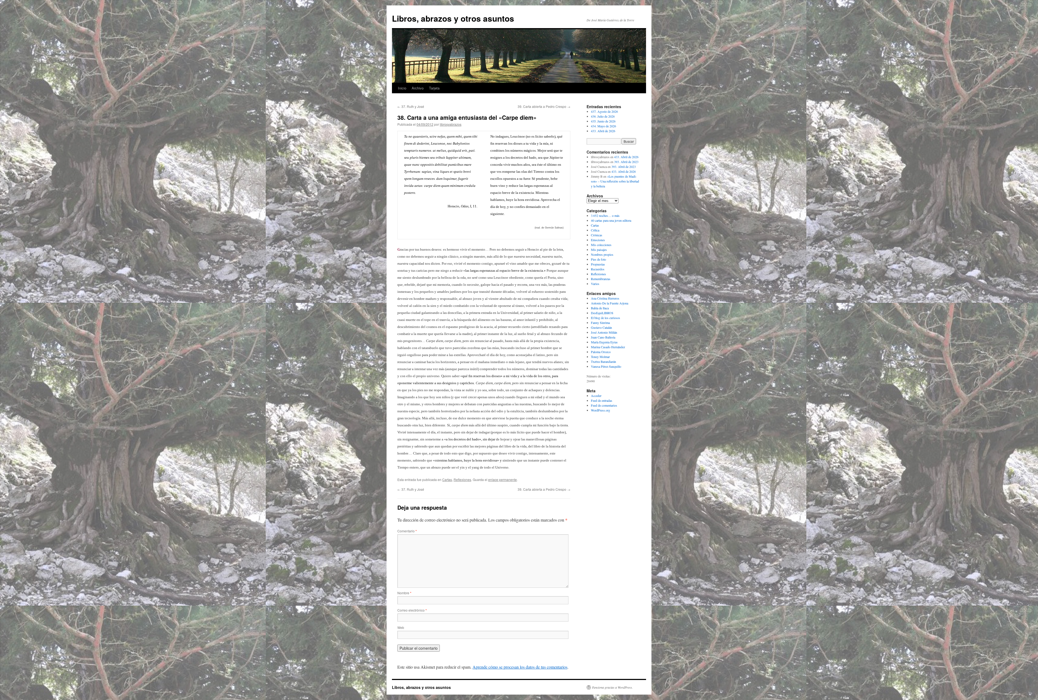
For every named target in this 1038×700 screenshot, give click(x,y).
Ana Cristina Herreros (605, 298)
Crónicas (596, 235)
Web (400, 627)
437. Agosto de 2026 (604, 111)
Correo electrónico (412, 610)
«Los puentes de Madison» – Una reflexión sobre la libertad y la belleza (615, 181)
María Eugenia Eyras (604, 342)
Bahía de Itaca (600, 308)
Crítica (595, 230)
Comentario (407, 531)
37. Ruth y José (410, 106)
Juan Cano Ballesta (603, 337)
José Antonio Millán (604, 332)
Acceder (596, 395)
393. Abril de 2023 (626, 162)
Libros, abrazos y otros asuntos (453, 18)
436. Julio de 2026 (603, 116)
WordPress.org (600, 410)
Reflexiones (462, 479)
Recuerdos (597, 269)
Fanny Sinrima (600, 322)
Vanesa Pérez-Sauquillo (606, 366)
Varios (595, 283)
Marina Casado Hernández (608, 347)
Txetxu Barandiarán (603, 361)
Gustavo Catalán (601, 327)
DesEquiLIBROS (602, 313)
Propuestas (598, 264)
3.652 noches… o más (605, 215)
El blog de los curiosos (605, 318)
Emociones (598, 240)
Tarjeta (434, 88)
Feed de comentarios (604, 405)
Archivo (418, 88)
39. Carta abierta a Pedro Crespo (544, 106)
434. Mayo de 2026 (603, 126)
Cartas (447, 479)
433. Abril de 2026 (603, 131)
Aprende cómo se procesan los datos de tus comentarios (520, 667)
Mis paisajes (599, 249)
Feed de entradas (601, 400)
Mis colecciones (601, 245)
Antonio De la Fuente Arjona (609, 303)
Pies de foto (598, 259)
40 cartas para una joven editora (611, 220)
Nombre (404, 592)
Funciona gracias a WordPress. (612, 687)
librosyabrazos (450, 124)
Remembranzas (600, 279)
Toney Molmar (600, 356)
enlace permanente (502, 479)
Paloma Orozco (601, 352)
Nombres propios (602, 254)
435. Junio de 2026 (603, 121)
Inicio (402, 88)
